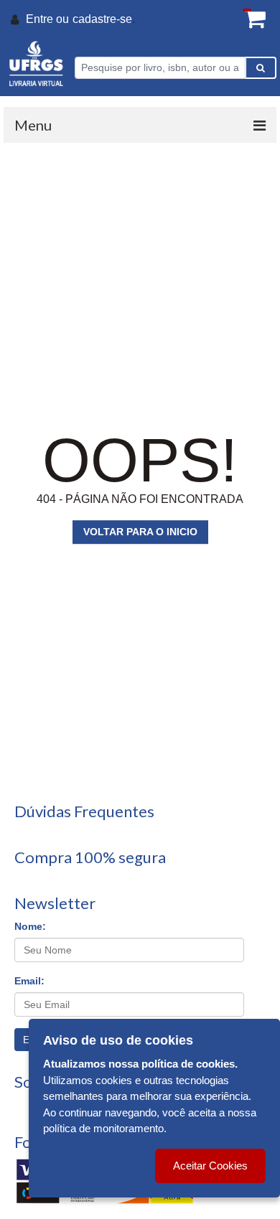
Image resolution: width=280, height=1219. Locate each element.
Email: (29, 981)
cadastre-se (102, 19)
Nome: (30, 926)
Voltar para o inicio (140, 531)
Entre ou (47, 19)
